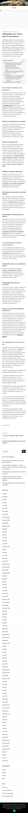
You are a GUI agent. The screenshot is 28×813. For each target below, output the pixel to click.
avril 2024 (4, 552)
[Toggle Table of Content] (22, 60)
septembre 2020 (6, 678)
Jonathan (14, 31)
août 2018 (4, 752)
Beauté (3, 769)
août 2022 (4, 611)
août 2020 (4, 681)
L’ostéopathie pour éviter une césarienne (14, 77)
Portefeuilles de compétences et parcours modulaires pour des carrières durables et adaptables (12, 478)
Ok (14, 810)
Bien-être (7, 425)
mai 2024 (4, 549)
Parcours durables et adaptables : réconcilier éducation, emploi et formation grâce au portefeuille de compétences (14, 467)
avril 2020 (4, 693)
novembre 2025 (5, 520)
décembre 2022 (5, 599)
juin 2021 (4, 652)
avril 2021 (4, 658)
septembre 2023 (6, 573)
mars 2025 (4, 543)
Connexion (4, 787)
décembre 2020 (5, 669)
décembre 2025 (5, 517)
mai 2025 (4, 537)
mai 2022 (4, 620)
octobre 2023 (5, 570)
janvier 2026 (5, 514)
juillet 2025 (4, 532)
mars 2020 (4, 696)
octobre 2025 (5, 523)
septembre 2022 (6, 608)
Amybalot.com (10, 2)
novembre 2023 (5, 567)
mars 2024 (4, 555)
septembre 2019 (6, 713)
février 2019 (5, 734)
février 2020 (5, 699)
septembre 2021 (6, 643)
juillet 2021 (4, 649)
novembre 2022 (5, 602)
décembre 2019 (5, 705)
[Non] (26, 807)
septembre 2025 (6, 526)
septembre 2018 (6, 749)
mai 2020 (4, 690)
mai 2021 (4, 655)
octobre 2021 (5, 640)
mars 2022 (4, 625)
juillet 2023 (4, 579)
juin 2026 (4, 499)
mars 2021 (4, 661)
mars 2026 (4, 508)
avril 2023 (4, 587)
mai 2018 (4, 757)
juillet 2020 (4, 684)
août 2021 (4, 646)
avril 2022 (4, 623)
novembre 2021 (5, 637)
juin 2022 (4, 617)
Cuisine (4, 775)
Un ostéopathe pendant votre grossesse (13, 62)
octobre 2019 (5, 711)
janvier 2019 (5, 737)
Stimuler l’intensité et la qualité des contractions (13, 79)
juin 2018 (4, 755)
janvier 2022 (5, 631)
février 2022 (5, 628)
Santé (3, 778)
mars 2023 (4, 590)
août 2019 (4, 716)
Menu (14, 7)
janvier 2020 (5, 702)
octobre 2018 (5, 746)
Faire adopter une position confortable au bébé (14, 69)
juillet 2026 (4, 496)
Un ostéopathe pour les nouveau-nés (12, 82)
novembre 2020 (5, 672)
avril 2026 (4, 505)
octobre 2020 (5, 675)
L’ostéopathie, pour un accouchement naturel (15, 76)
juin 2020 (4, 687)
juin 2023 (4, 581)
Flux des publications (7, 790)
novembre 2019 (5, 708)
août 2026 (4, 493)
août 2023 (4, 576)
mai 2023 (4, 584)
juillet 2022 (4, 614)
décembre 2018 (5, 740)
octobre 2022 (5, 605)
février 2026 (5, 511)
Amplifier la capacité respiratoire (12, 67)
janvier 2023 (5, 596)
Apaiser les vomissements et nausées (13, 64)
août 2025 (4, 529)
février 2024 (5, 558)
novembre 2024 (5, 546)
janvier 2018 (5, 760)
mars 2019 (4, 731)
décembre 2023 (5, 564)
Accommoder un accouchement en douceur (14, 71)
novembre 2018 (5, 743)
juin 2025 (4, 534)
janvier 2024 (5, 561)
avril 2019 (4, 728)
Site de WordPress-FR (7, 796)
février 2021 (5, 664)
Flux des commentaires (7, 793)
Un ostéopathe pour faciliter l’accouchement (10, 73)
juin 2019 (4, 722)
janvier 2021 (5, 666)
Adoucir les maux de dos (11, 65)
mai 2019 (4, 725)
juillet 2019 (4, 719)
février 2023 (5, 593)
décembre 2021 (5, 634)
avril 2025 (4, 540)
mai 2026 (4, 502)
